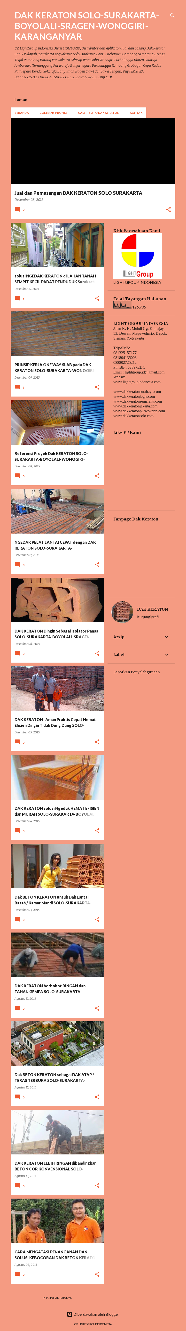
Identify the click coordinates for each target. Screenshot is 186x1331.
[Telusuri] (172, 15)
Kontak (136, 112)
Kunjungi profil (148, 617)
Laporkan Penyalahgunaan (136, 672)
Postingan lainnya (57, 1298)
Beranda (22, 112)
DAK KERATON (152, 609)
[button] (168, 210)
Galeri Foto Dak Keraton (98, 112)
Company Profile (53, 112)
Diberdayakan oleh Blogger (96, 1314)
